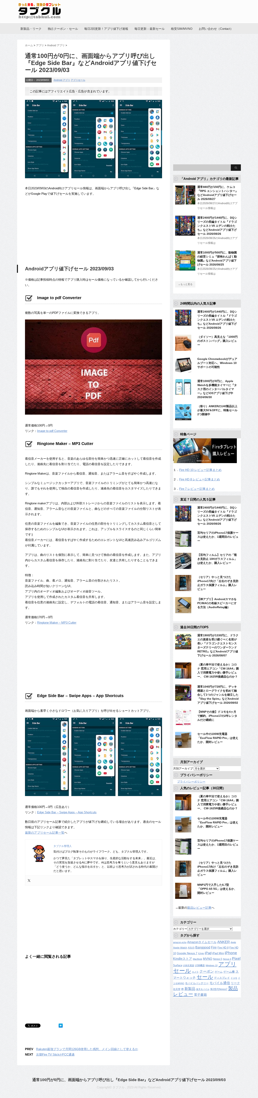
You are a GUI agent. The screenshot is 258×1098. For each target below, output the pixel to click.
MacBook (197, 959)
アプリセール (78, 80)
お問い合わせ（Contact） (216, 28)
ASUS (191, 947)
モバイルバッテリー (197, 983)
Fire (214, 947)
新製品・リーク (31, 28)
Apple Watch (180, 947)
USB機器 (200, 965)
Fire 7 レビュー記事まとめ (197, 488)
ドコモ (234, 978)
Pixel (236, 958)
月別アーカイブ (183, 768)
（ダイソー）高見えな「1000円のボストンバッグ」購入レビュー (217, 340)
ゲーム (219, 971)
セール (205, 977)
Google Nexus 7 (187, 953)
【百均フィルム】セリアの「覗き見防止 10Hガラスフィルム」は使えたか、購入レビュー (217, 558)
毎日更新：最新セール (149, 28)
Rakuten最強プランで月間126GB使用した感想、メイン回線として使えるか (87, 1049)
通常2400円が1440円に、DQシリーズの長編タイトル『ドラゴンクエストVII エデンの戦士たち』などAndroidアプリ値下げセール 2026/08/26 (217, 225)
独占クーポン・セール (63, 28)
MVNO (207, 958)
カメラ (195, 972)
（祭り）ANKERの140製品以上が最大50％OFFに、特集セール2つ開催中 (217, 410)
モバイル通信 (219, 983)
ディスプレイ (222, 977)
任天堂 (176, 989)
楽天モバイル (202, 989)
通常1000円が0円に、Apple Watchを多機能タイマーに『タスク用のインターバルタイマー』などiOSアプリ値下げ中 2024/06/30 (217, 389)
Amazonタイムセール (201, 942)
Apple (233, 942)
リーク (235, 983)
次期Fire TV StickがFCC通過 (55, 1054)
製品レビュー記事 (199, 907)
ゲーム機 (229, 971)
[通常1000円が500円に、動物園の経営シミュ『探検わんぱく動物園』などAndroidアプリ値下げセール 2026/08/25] (185, 269)
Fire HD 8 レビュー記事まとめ (199, 479)
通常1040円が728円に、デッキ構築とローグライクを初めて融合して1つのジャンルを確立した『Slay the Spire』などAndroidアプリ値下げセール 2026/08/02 (218, 694)
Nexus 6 (227, 959)
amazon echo (179, 942)
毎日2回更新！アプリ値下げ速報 (106, 28)
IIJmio (201, 953)
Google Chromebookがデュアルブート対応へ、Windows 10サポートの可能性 (217, 363)
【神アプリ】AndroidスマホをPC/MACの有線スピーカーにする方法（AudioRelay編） (217, 603)
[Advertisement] (59, 229)
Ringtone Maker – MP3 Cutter (56, 622)
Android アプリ (62, 80)
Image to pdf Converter (52, 431)
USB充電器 (188, 965)
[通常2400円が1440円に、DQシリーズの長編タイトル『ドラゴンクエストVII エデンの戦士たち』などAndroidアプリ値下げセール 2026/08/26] (185, 234)
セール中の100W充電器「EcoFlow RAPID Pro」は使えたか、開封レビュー (217, 738)
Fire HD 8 (223, 947)
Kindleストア (182, 958)
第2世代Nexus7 (218, 989)
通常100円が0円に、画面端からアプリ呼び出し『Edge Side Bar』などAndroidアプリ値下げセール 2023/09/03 (129, 1080)
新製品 (189, 989)
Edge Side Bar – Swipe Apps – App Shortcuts (67, 812)
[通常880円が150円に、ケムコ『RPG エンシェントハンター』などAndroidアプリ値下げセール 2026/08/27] (185, 203)
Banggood (202, 947)
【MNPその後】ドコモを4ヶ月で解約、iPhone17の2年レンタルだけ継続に (217, 715)
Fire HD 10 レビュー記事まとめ (200, 470)
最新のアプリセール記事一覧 (44, 832)
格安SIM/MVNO (181, 28)
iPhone (231, 953)
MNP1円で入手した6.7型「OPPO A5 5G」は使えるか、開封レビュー (217, 888)
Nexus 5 (217, 959)
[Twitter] (29, 880)
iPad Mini (218, 953)
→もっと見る (185, 284)
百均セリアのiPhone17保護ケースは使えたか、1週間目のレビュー (217, 536)
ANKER (223, 942)
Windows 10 (211, 965)
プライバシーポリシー (191, 781)
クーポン (206, 971)
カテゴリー (180, 928)
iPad (208, 953)
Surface (177, 965)
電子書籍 (200, 994)
